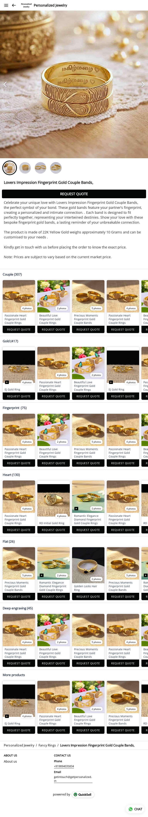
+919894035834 (64, 766)
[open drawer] (6, 5)
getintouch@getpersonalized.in (73, 779)
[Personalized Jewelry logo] (26, 5)
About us (10, 761)
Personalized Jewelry (50, 5)
